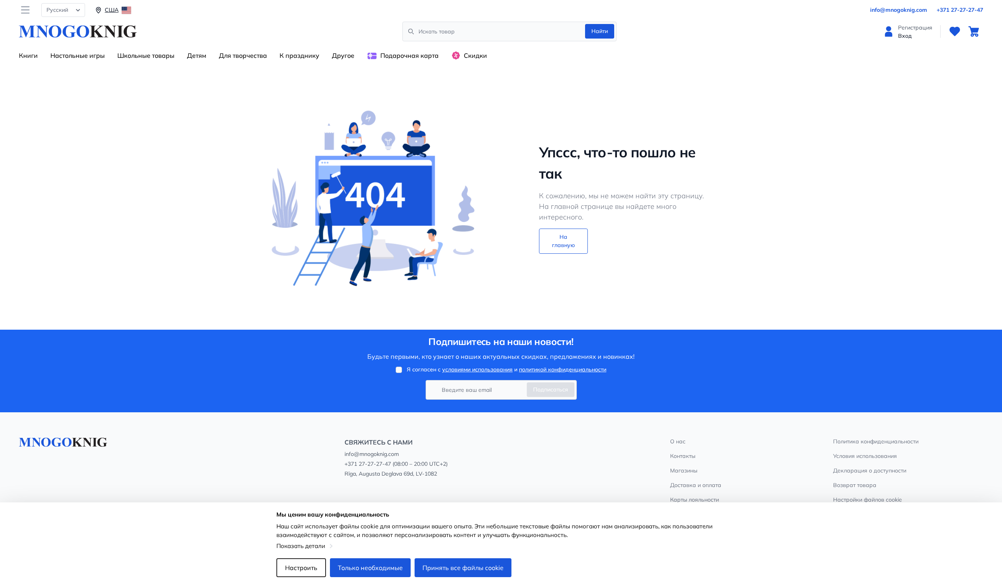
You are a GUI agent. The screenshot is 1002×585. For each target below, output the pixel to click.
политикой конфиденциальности (562, 369)
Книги (28, 55)
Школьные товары (145, 55)
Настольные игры (77, 55)
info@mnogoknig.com (898, 9)
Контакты (682, 456)
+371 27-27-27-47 (960, 9)
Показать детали (300, 546)
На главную (563, 241)
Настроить (301, 568)
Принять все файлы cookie (463, 568)
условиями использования (477, 369)
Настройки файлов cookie (867, 499)
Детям (196, 55)
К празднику (299, 55)
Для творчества (243, 55)
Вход (905, 35)
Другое (343, 55)
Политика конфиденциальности (876, 441)
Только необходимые (370, 568)
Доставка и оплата (695, 485)
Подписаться (550, 389)
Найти (599, 31)
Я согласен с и (506, 369)
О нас (677, 441)
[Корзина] (973, 31)
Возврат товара (854, 485)
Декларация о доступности (869, 470)
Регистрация (915, 27)
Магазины (683, 470)
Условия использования (865, 456)
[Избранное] (954, 31)
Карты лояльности (694, 499)
